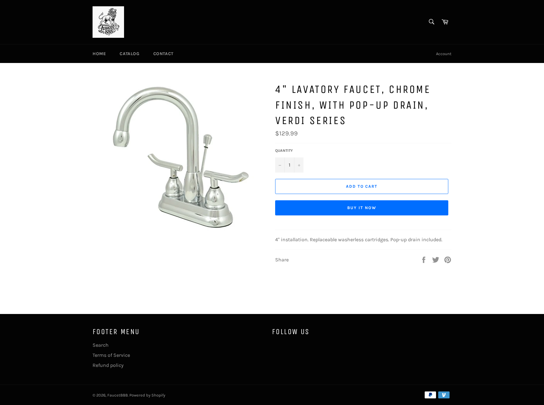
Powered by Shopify (147, 395)
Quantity (284, 150)
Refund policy (108, 365)
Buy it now (361, 207)
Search (101, 345)
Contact (163, 53)
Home (99, 53)
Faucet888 (117, 395)
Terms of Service (111, 355)
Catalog (129, 53)
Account (443, 53)
